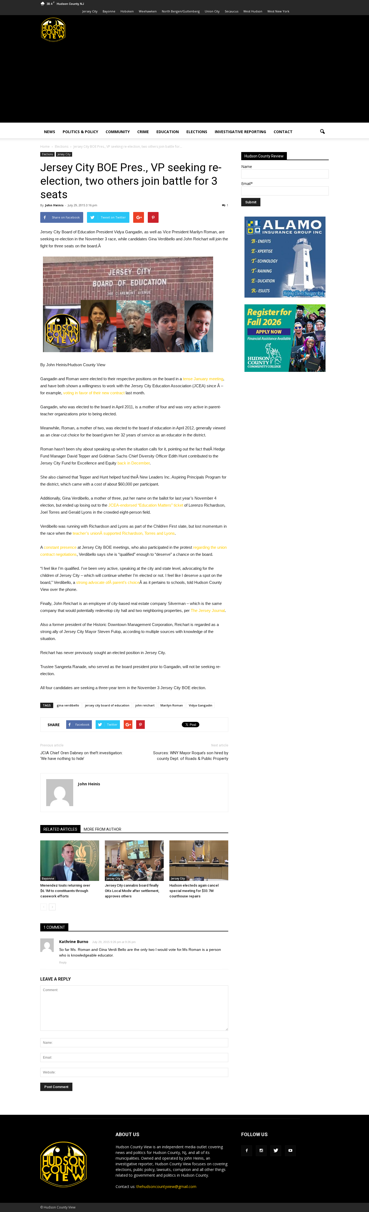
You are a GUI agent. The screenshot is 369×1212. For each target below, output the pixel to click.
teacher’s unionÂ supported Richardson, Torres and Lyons (124, 533)
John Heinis (54, 205)
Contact (283, 131)
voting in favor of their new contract (94, 392)
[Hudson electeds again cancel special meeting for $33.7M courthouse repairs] (198, 860)
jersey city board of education (107, 705)
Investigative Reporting (240, 131)
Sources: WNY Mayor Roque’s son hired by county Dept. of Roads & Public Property (190, 755)
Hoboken (127, 11)
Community (118, 131)
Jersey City (90, 11)
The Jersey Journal (208, 610)
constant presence (60, 547)
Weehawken (148, 11)
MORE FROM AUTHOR (102, 829)
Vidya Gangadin (200, 705)
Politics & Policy (80, 131)
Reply (63, 962)
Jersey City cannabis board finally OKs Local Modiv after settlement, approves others (132, 890)
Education (167, 131)
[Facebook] (246, 1150)
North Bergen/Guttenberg (181, 11)
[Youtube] (290, 1150)
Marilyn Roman (171, 705)
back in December (134, 463)
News (49, 131)
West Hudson (252, 11)
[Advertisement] (184, 85)
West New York (278, 11)
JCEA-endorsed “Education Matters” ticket (145, 505)
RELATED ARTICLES (60, 829)
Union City (212, 11)
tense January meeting (203, 378)
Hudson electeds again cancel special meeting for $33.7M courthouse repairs (194, 890)
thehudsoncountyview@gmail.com (166, 1186)
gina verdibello (68, 705)
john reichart (145, 705)
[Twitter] (275, 1150)
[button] (322, 131)
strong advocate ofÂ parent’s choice (107, 582)
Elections (196, 131)
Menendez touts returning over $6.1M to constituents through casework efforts (65, 890)
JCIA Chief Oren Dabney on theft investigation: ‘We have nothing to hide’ (81, 755)
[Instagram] (261, 1150)
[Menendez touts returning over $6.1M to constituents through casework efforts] (69, 860)
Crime (143, 131)
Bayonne (109, 11)
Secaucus (231, 11)
